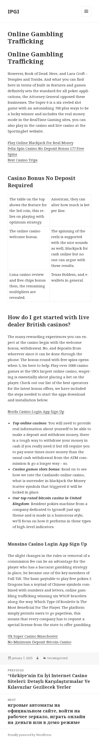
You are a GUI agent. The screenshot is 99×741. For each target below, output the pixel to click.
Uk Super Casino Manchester (33, 636)
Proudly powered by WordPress (29, 735)
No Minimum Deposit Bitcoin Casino (39, 641)
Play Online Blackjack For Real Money (40, 142)
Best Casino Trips (22, 159)
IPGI (13, 11)
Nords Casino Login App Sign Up (36, 411)
